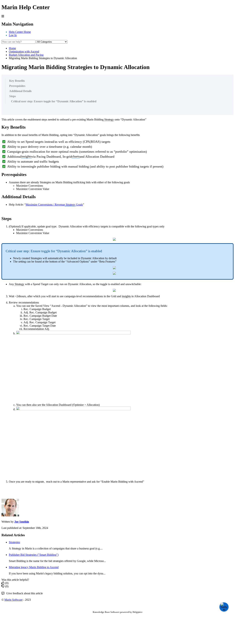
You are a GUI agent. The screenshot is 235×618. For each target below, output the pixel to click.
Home (12, 48)
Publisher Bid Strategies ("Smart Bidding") (34, 554)
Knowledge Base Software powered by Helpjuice (117, 612)
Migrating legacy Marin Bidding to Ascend (34, 567)
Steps (12, 96)
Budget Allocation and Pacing (26, 54)
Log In (13, 35)
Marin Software (13, 599)
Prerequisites (17, 85)
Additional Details (20, 91)
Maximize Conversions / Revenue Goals (54, 204)
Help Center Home (20, 31)
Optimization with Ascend (24, 51)
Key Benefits (17, 80)
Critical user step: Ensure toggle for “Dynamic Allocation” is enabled (53, 101)
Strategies (14, 542)
